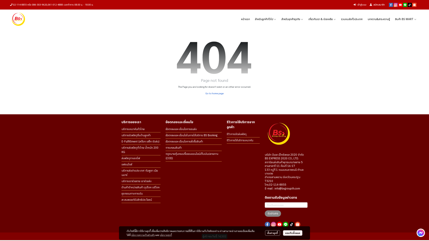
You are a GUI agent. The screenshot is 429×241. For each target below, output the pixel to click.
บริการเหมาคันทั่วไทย (133, 129)
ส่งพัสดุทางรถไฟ (130, 158)
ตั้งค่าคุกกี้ (272, 232)
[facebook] (391, 5)
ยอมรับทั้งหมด (292, 232)
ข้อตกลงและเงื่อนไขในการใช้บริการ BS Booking (192, 135)
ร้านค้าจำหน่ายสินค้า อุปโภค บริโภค (140, 187)
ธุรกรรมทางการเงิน (132, 193)
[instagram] (396, 5)
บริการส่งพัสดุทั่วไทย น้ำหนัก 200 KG (140, 150)
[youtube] (400, 5)
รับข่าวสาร (273, 214)
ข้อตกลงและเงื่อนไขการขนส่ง (181, 129)
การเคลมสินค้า (174, 148)
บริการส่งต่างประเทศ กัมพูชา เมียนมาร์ (139, 173)
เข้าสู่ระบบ (361, 5)
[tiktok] (410, 5)
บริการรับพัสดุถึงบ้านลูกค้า (136, 135)
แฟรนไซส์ (126, 164)
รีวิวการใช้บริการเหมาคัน (240, 140)
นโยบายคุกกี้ (166, 234)
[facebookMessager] (420, 232)
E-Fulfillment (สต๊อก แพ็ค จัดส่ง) (140, 141)
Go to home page (214, 93)
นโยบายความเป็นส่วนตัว (143, 234)
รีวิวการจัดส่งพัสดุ (237, 134)
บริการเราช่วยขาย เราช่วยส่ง (136, 181)
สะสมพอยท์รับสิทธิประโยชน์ (136, 200)
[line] (405, 5)
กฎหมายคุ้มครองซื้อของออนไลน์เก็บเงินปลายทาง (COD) (192, 156)
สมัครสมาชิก (379, 5)
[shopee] (414, 5)
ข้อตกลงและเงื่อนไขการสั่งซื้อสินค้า (184, 141)
